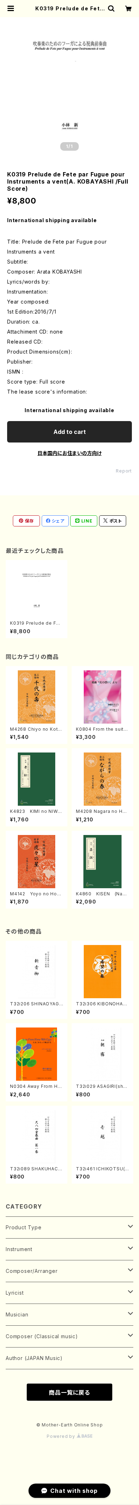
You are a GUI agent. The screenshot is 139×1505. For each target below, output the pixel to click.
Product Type (24, 1227)
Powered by (62, 1436)
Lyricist (15, 1293)
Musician (17, 1314)
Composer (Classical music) (42, 1336)
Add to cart (69, 431)
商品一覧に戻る (69, 1392)
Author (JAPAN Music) (34, 1358)
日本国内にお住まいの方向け (69, 453)
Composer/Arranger (32, 1271)
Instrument (19, 1249)
